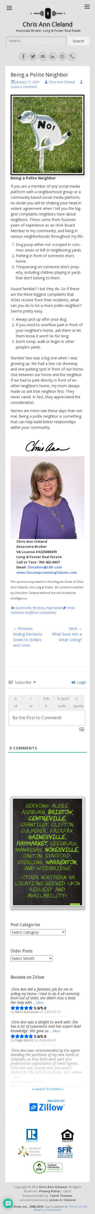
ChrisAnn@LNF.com (44, 567)
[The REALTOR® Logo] (32, 1134)
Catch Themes (61, 1196)
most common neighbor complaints (43, 610)
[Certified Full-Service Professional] (47, 1166)
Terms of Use (77, 1206)
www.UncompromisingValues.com (46, 572)
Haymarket (54, 608)
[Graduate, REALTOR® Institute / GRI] (30, 1150)
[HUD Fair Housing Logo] (67, 1134)
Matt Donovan (27, 1012)
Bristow (38, 608)
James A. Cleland (62, 1200)
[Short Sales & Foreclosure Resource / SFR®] (65, 1150)
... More (38, 1002)
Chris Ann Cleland (48, 24)
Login (81, 682)
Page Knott (24, 1040)
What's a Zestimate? (47, 1210)
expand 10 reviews (47, 1089)
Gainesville (23, 608)
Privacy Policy (49, 1191)
